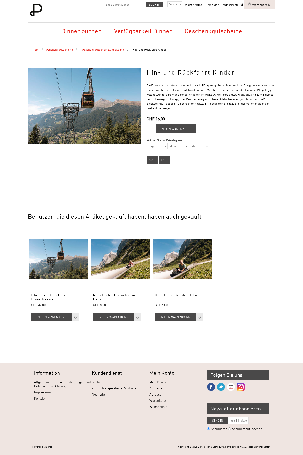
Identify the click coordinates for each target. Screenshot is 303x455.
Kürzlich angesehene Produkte (114, 388)
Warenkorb (157, 400)
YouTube (231, 387)
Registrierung (193, 4)
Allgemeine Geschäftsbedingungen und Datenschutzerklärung (62, 384)
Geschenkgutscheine (213, 31)
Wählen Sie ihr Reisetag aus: (165, 140)
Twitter (221, 387)
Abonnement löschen (247, 429)
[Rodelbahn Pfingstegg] (182, 259)
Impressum (42, 392)
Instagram (241, 387)
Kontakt (39, 398)
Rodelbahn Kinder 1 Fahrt (179, 295)
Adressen (156, 394)
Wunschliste (158, 407)
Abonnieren (219, 429)
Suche (96, 382)
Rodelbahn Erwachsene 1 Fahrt (116, 297)
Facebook (211, 387)
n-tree (48, 446)
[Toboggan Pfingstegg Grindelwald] (120, 259)
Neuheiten (99, 394)
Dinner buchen (81, 31)
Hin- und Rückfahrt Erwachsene (49, 297)
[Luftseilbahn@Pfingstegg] (58, 259)
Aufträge (155, 388)
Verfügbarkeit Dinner (143, 31)
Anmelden (212, 4)
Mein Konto (157, 382)
